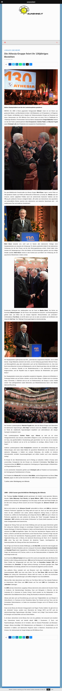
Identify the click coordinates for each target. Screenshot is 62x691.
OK (48, 689)
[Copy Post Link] (27, 64)
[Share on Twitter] (13, 64)
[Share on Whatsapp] (20, 64)
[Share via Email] (30, 64)
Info (52, 689)
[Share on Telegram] (23, 64)
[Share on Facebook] (10, 64)
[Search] (57, 42)
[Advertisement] (31, 27)
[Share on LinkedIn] (17, 64)
